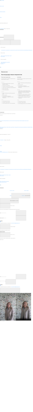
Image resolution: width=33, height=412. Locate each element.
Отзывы (16, 120)
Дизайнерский (27, 50)
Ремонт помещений (15, 127)
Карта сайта (13, 120)
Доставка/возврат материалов (26, 127)
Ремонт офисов (3, 62)
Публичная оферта (22, 120)
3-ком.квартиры (11, 50)
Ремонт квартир (2, 127)
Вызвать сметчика (2, 112)
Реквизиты (18, 120)
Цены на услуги (27, 120)
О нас (0, 120)
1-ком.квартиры (3, 50)
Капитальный (23, 50)
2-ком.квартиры (7, 50)
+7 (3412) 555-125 (2, 28)
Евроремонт (30, 50)
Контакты (2, 63)
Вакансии (5, 120)
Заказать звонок (1, 29)
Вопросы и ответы (9, 120)
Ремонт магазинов (7, 62)
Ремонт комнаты (6, 127)
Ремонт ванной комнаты (4, 55)
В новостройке (16, 50)
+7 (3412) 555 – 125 (23, 195)
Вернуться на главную (2, 231)
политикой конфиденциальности (15, 286)
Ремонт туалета (9, 55)
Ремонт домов (3, 56)
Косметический (20, 50)
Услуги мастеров (20, 127)
